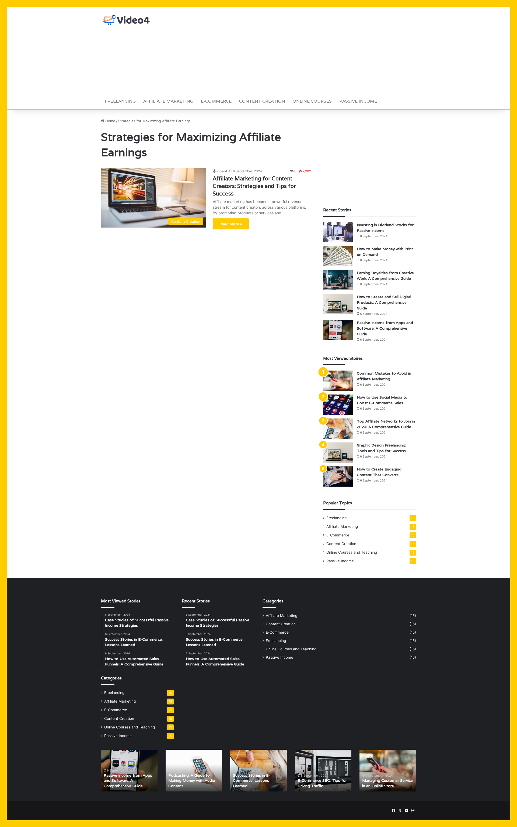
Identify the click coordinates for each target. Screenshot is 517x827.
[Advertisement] (312, 50)
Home (109, 121)
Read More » (230, 224)
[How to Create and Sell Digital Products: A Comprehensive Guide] (338, 304)
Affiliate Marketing (168, 101)
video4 (222, 171)
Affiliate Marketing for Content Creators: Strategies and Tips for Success (254, 186)
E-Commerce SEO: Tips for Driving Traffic (322, 783)
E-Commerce (216, 101)
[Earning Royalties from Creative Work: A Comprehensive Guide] (338, 280)
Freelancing (120, 101)
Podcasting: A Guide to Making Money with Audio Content (191, 780)
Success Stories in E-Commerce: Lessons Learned (251, 780)
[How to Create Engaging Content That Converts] (338, 476)
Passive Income (358, 101)
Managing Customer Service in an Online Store (387, 783)
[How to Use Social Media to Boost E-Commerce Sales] (338, 405)
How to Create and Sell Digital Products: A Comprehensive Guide (384, 302)
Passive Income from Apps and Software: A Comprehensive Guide (385, 328)
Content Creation (262, 101)
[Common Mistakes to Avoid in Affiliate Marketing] (338, 381)
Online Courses (312, 101)
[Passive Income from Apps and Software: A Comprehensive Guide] (338, 330)
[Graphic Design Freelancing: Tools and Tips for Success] (338, 452)
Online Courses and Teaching (351, 552)
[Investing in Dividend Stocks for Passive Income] (338, 232)
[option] (129, 770)
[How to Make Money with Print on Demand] (338, 256)
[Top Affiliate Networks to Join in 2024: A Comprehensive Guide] (338, 428)
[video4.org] (126, 19)
